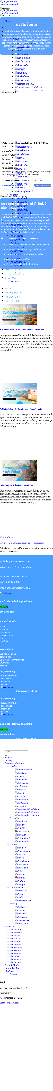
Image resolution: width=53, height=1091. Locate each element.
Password (5, 993)
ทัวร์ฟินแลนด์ (23, 80)
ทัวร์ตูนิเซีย (21, 824)
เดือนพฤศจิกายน (18, 262)
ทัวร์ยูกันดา (21, 834)
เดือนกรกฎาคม (17, 247)
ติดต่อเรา (14, 281)
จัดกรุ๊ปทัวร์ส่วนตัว (14, 270)
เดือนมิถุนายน (15, 944)
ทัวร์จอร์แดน (22, 890)
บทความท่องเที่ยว (14, 274)
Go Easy (8, 760)
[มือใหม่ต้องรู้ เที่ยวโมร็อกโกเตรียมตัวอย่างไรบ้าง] (18, 480)
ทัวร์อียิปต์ (21, 828)
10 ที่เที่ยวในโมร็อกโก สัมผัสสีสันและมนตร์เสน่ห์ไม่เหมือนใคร (22, 330)
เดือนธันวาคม (15, 962)
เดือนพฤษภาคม (16, 941)
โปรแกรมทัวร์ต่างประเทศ (14, 763)
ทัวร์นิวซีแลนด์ (22, 923)
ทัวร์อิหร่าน (21, 854)
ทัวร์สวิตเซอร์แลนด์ (24, 769)
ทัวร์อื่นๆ (14, 195)
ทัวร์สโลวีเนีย (38, 87)
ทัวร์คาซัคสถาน (23, 861)
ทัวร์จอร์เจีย (22, 65)
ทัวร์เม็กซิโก (22, 199)
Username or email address (13, 988)
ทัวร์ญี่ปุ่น (21, 881)
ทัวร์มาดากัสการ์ (23, 838)
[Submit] (6, 755)
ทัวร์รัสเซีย (22, 73)
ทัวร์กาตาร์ (21, 894)
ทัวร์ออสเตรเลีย (23, 920)
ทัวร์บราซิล (21, 910)
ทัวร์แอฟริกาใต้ (23, 831)
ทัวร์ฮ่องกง (21, 874)
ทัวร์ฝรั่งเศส (22, 773)
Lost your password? (9, 1002)
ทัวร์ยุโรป (13, 766)
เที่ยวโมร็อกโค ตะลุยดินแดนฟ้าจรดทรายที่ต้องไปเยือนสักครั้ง (22, 543)
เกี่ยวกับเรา (11, 278)
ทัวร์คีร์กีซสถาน (23, 864)
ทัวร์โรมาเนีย (34, 812)
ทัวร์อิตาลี (21, 50)
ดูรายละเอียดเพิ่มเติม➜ (42, 185)
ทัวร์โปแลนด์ (23, 54)
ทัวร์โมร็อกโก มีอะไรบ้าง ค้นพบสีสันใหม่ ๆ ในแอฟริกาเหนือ (21, 409)
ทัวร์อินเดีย (21, 847)
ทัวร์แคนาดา (22, 917)
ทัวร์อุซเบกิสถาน (23, 851)
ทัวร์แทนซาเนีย (23, 841)
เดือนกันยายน (15, 953)
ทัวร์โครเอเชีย (23, 58)
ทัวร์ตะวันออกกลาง (17, 887)
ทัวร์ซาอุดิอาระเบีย (25, 191)
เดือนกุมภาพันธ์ (16, 932)
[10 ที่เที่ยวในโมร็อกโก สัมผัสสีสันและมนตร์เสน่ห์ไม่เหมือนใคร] (18, 324)
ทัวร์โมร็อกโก (22, 821)
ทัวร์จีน (20, 871)
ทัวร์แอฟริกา (14, 818)
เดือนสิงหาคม (15, 950)
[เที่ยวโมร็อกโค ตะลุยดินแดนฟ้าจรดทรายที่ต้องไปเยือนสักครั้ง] (6, 537)
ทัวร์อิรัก (20, 857)
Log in (20, 998)
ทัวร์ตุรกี (21, 69)
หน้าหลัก (9, 27)
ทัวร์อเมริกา (21, 913)
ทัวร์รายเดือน (10, 926)
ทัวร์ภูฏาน (21, 884)
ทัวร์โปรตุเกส (23, 62)
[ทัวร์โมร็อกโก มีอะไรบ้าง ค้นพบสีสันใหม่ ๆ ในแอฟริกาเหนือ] (18, 403)
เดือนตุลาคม (14, 956)
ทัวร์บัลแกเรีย (34, 815)
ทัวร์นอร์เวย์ (21, 806)
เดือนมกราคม (15, 929)
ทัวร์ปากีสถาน (22, 867)
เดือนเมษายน (15, 938)
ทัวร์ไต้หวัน (21, 877)
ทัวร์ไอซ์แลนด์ (23, 76)
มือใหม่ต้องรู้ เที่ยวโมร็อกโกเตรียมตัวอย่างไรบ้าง (17, 485)
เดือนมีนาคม (15, 935)
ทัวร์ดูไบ (21, 187)
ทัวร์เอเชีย (14, 844)
